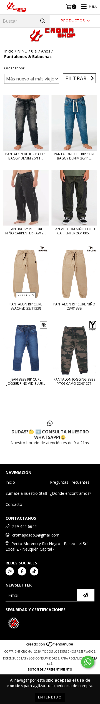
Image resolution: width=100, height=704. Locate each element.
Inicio (9, 51)
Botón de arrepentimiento (50, 669)
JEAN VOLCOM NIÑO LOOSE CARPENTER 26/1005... (74, 231)
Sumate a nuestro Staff (26, 493)
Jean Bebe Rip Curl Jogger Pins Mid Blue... (26, 381)
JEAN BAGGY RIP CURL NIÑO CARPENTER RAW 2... (25, 231)
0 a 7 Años (40, 51)
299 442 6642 (24, 526)
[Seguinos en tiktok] (34, 571)
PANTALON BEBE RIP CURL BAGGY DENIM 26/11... (25, 156)
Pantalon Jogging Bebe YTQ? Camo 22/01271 (74, 381)
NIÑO (22, 51)
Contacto (14, 504)
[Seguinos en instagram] (10, 571)
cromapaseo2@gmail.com (35, 535)
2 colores (26, 295)
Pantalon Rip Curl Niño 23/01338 (74, 306)
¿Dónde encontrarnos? (70, 493)
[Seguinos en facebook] (22, 571)
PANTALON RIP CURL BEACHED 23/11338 (25, 306)
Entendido (50, 697)
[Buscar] (42, 21)
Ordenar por (14, 68)
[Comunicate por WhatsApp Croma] (87, 662)
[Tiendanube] (50, 646)
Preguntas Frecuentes (69, 482)
